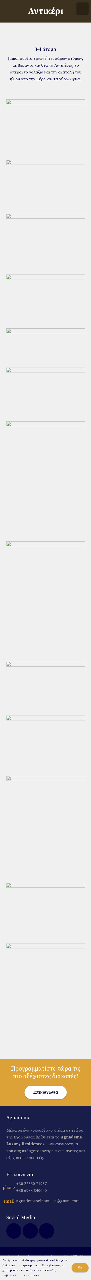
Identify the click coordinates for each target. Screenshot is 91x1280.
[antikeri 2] (45, 829)
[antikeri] (45, 243)
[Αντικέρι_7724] (45, 480)
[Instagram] (30, 1231)
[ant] (45, 996)
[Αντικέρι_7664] (45, 394)
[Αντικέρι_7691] (45, 688)
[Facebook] (14, 1231)
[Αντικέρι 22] (45, 912)
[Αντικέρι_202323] (45, 347)
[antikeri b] (45, 129)
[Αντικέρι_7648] (45, 186)
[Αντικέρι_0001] (45, 745)
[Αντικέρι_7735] (45, 301)
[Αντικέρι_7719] (45, 600)
